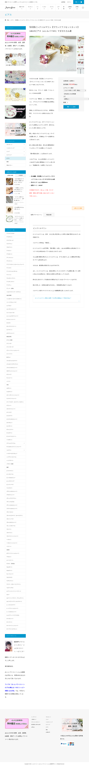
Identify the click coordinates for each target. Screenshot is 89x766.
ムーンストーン (10, 560)
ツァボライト (9, 439)
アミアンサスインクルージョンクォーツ (15, 264)
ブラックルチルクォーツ (12, 505)
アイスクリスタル (10, 233)
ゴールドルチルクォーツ (12, 367)
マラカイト (9, 556)
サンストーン (9, 377)
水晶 (7, 384)
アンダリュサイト (10, 281)
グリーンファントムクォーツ (13, 350)
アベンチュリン (10, 257)
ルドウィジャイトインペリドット (14, 591)
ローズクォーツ (10, 618)
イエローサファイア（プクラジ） (14, 291)
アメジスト (9, 267)
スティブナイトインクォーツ (13, 395)
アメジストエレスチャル (12, 271)
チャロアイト (9, 432)
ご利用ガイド (33, 719)
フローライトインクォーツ (12, 536)
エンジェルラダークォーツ (12, 316)
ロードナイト (9, 622)
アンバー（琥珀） (10, 288)
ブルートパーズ (10, 518)
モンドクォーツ (10, 573)
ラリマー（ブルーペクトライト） (14, 584)
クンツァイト (9, 353)
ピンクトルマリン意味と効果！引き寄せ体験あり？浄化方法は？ (53, 298)
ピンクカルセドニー (11, 477)
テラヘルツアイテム (11, 443)
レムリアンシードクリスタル (13, 615)
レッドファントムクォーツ (12, 608)
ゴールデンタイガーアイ (12, 360)
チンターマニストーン (11, 436)
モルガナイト (9, 567)
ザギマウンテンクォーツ (12, 371)
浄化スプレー (9, 165)
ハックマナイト (10, 460)
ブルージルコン (10, 512)
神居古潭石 (9, 336)
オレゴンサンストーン (11, 326)
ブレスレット (30, 7)
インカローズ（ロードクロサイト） (14, 298)
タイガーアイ (9, 415)
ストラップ (52, 7)
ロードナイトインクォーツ (12, 625)
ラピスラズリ (9, 577)
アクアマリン (9, 243)
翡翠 (7, 467)
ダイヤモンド (9, 422)
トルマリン (9, 450)
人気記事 (21, 175)
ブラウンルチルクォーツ (12, 491)
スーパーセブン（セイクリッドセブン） (15, 401)
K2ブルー (9, 357)
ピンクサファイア (10, 481)
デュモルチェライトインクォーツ (14, 446)
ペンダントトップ (10, 148)
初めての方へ (21, 7)
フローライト (9, 532)
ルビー (8, 594)
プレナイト (9, 529)
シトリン (8, 381)
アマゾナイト (9, 261)
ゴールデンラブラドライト (12, 364)
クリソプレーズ (10, 346)
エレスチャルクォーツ (11, 309)
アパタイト (9, 250)
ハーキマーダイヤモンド (12, 453)
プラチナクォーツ (10, 494)
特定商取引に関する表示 (35, 724)
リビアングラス (10, 587)
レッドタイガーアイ (11, 604)
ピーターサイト (10, 470)
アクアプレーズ (10, 240)
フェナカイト (9, 487)
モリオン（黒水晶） (11, 563)
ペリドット (9, 546)
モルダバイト (9, 570)
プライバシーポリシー (35, 722)
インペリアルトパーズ (11, 302)
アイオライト (9, 236)
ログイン (69, 2)
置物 (63, 7)
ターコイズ (9, 412)
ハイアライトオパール (11, 457)
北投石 (8, 549)
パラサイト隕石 (10, 463)
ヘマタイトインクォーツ (12, 543)
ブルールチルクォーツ (11, 522)
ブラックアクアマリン (11, 498)
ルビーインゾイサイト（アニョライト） (15, 598)
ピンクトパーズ (10, 484)
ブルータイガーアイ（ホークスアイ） (15, 515)
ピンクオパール (10, 474)
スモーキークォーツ (11, 408)
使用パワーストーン (36, 214)
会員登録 (63, 2)
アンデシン (9, 285)
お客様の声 (70, 7)
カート (79, 2)
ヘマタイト (9, 539)
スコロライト (9, 391)
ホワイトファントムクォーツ (13, 553)
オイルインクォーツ (11, 319)
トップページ (33, 716)
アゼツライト (9, 247)
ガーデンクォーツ (10, 333)
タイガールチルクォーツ (12, 419)
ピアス (58, 7)
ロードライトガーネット (12, 629)
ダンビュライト (10, 429)
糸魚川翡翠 (9, 295)
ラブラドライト (10, 580)
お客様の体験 (10, 175)
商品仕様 (48, 214)
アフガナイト (9, 254)
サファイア (9, 374)
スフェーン (9, 405)
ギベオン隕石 (9, 340)
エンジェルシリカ (10, 312)
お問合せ (77, 7)
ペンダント (44, 7)
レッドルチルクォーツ (11, 611)
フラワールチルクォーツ (12, 508)
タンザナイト (9, 426)
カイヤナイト (9, 329)
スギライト (9, 388)
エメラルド (9, 305)
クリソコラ (9, 343)
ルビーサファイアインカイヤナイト (14, 601)
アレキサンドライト (11, 278)
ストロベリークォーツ (11, 398)
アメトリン (9, 274)
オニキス (8, 322)
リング (38, 7)
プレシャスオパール (11, 525)
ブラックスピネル (10, 501)
